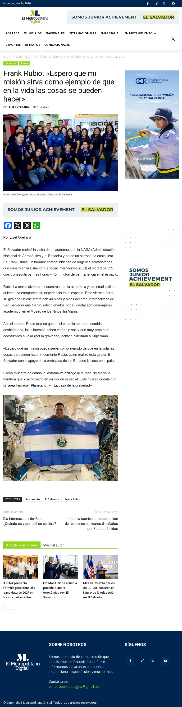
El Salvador (52, 499)
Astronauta (32, 499)
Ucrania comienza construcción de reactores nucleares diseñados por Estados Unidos (91, 524)
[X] (164, 3)
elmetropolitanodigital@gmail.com (75, 686)
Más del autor (53, 545)
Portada (12, 33)
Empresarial (110, 33)
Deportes (13, 45)
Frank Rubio (72, 499)
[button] (173, 39)
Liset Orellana (19, 106)
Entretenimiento (138, 33)
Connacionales (57, 45)
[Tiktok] (157, 3)
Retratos (32, 45)
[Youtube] (173, 3)
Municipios (32, 33)
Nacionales (55, 33)
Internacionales (82, 33)
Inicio (6, 57)
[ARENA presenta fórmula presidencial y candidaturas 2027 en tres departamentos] (20, 567)
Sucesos (24, 63)
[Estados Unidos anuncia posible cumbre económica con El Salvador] (60, 567)
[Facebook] (147, 3)
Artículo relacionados (22, 545)
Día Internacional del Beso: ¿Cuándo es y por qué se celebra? (29, 521)
